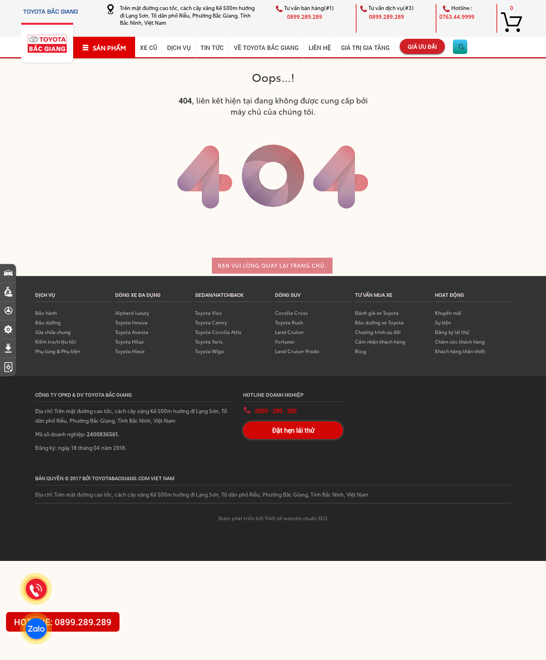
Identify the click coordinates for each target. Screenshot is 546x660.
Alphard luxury (132, 312)
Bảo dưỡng (48, 322)
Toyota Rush (289, 322)
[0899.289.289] (36, 589)
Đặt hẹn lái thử (293, 430)
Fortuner (285, 341)
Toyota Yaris (209, 341)
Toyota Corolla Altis (218, 331)
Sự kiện (443, 322)
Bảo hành (46, 312)
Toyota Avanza (131, 331)
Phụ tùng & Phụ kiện (57, 351)
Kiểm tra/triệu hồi (55, 341)
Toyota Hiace (130, 351)
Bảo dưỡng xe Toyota (379, 322)
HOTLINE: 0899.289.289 (63, 622)
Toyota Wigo (209, 351)
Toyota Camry (211, 322)
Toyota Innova (131, 322)
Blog (360, 351)
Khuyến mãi (448, 312)
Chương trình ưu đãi (378, 331)
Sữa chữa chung (53, 331)
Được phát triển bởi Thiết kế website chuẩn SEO (273, 518)
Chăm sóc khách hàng (460, 341)
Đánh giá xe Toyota (377, 312)
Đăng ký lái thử (452, 331)
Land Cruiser (289, 331)
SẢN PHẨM (109, 47)
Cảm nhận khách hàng (380, 341)
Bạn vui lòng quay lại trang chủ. (272, 265)
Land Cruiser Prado (297, 351)
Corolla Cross (291, 312)
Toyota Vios (208, 312)
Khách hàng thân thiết (460, 351)
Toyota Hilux (129, 341)
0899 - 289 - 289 (276, 411)
